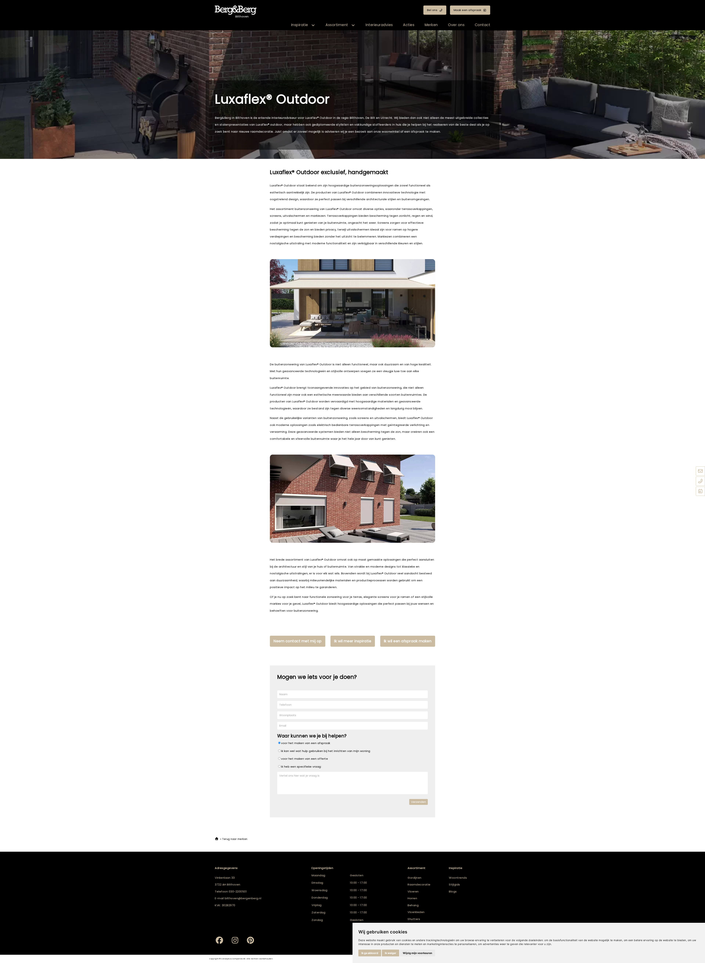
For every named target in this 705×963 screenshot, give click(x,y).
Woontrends (458, 878)
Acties (408, 24)
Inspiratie (299, 24)
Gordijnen (415, 878)
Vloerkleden (416, 912)
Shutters (414, 919)
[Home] (216, 839)
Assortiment (337, 24)
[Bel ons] (700, 481)
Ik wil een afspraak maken (408, 641)
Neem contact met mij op (298, 641)
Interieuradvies (379, 24)
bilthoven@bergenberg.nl (243, 898)
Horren (412, 898)
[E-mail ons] (700, 471)
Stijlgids (454, 884)
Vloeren (413, 891)
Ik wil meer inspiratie (352, 641)
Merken (431, 24)
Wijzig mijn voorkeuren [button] (417, 953)
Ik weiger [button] (390, 953)
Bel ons (432, 10)
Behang (413, 905)
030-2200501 (238, 891)
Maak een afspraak (467, 10)
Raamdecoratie (419, 884)
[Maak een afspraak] (700, 491)
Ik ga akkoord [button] (369, 953)
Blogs (453, 891)
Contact (482, 24)
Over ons (456, 24)
